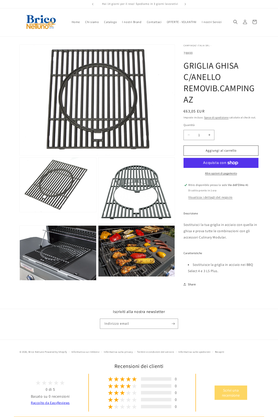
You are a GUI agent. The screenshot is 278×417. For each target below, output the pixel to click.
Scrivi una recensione (231, 393)
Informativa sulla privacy (118, 351)
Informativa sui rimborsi (85, 351)
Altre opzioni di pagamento (221, 173)
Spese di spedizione (216, 117)
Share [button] (192, 284)
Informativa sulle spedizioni (194, 351)
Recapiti (220, 351)
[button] (235, 22)
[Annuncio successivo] (185, 4)
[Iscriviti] (173, 324)
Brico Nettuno (36, 351)
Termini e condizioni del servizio (155, 351)
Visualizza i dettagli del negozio (210, 197)
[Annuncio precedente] (93, 4)
